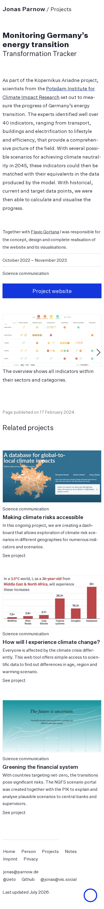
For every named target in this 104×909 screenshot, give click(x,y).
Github (28, 879)
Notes (71, 851)
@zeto (9, 879)
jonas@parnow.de (21, 871)
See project (14, 555)
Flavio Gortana (45, 231)
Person (28, 851)
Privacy (31, 858)
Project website (52, 291)
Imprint (10, 858)
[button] (90, 895)
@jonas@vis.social (58, 879)
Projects (50, 851)
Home (9, 851)
